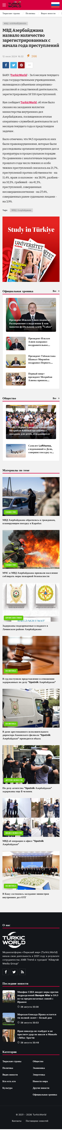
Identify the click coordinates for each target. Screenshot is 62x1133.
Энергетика (39, 1074)
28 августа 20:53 (30, 1022)
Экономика (39, 1068)
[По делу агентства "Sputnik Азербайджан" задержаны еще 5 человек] (31, 764)
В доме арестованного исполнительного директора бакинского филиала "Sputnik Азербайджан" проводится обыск (26, 735)
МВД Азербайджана (15, 23)
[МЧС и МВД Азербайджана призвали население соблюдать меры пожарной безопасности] (31, 549)
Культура (7, 1088)
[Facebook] (5, 972)
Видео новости (13, 833)
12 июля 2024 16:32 (12, 56)
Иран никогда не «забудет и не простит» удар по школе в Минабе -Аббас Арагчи (37, 1034)
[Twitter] (14, 972)
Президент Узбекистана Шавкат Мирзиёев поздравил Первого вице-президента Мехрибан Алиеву (42, 363)
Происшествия (13, 618)
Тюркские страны (11, 1061)
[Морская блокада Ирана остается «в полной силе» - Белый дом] (8, 1019)
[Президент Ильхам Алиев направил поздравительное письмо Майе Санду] (16, 343)
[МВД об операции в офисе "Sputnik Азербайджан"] (31, 817)
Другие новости (14, 780)
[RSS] (22, 972)
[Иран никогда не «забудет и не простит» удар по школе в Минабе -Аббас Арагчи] (8, 1035)
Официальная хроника (45, 1094)
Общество (10, 512)
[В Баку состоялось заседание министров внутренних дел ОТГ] (31, 870)
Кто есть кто (9, 1081)
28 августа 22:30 (30, 1006)
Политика (10, 671)
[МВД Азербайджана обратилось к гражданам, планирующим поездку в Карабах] (31, 496)
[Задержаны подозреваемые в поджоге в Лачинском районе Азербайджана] (31, 602)
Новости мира (40, 1081)
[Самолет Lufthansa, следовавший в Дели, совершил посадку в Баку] (16, 450)
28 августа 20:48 (30, 1042)
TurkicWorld (19, 75)
